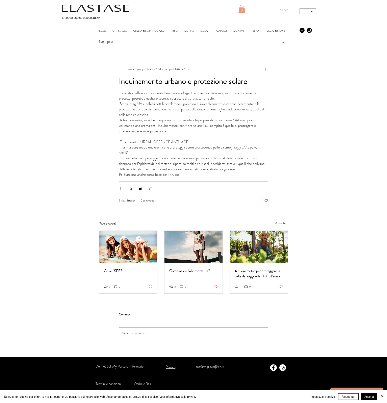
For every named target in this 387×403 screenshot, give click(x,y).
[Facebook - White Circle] (273, 367)
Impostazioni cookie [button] (322, 397)
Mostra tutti (281, 223)
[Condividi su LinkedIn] (141, 188)
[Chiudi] (382, 396)
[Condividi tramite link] (150, 188)
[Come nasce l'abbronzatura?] (193, 247)
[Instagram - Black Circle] (309, 30)
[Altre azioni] (265, 69)
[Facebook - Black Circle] (302, 30)
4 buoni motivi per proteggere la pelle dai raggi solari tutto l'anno (257, 273)
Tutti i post (106, 41)
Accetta (369, 397)
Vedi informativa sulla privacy (177, 397)
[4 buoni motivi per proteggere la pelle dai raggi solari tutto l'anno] (259, 247)
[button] (241, 9)
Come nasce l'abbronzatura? (189, 270)
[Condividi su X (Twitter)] (131, 188)
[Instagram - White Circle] (282, 367)
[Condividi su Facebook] (121, 188)
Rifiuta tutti (348, 397)
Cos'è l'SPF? (113, 270)
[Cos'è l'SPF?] (128, 247)
